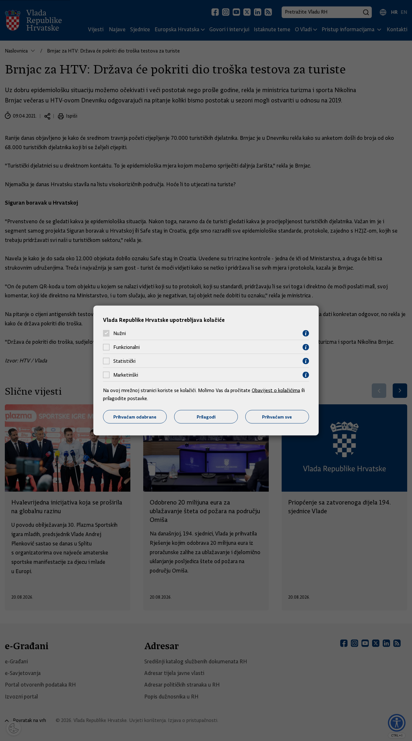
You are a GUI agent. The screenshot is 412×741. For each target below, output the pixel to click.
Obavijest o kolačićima (276, 390)
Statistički (124, 361)
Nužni (119, 333)
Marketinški (125, 375)
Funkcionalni (126, 347)
